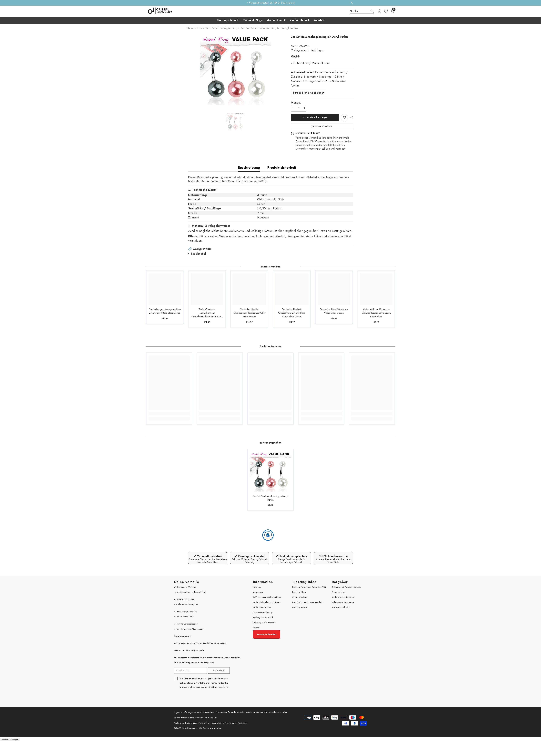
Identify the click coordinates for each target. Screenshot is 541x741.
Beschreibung (249, 167)
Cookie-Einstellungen (9, 739)
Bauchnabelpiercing (224, 28)
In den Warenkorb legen (314, 117)
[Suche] (362, 11)
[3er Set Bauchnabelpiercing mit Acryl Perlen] (270, 471)
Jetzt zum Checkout (322, 126)
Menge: (296, 102)
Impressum (196, 687)
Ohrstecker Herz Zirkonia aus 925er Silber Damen (334, 311)
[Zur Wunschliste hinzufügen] (344, 117)
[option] (235, 70)
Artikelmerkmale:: (319, 79)
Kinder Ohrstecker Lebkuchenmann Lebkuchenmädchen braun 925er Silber (207, 313)
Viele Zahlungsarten (186, 599)
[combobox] (359, 11)
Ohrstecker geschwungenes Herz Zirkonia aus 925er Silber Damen (165, 311)
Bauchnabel (198, 254)
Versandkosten (320, 63)
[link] (169, 413)
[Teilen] (350, 117)
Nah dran (352, 3)
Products (202, 28)
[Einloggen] (379, 11)
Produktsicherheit (281, 167)
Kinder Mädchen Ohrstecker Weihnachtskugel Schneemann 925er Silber (376, 313)
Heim (190, 28)
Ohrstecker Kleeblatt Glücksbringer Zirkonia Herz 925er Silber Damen (291, 313)
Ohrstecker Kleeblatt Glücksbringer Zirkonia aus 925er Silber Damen (249, 313)
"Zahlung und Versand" (206, 717)
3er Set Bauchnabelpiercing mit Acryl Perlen (270, 498)
